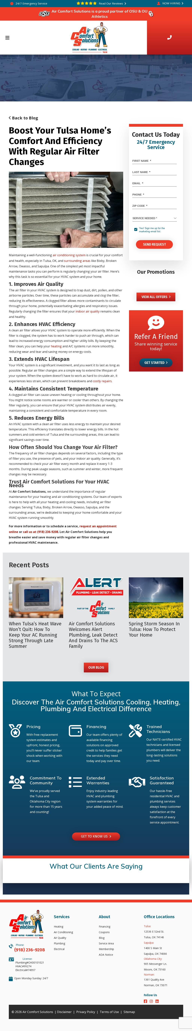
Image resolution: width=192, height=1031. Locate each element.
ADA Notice (106, 954)
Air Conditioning (63, 932)
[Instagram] (152, 1001)
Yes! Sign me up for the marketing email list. (152, 230)
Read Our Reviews (110, 3)
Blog (101, 938)
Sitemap (129, 1012)
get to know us (95, 836)
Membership (106, 949)
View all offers (154, 297)
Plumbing (59, 943)
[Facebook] (146, 1001)
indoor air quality (88, 311)
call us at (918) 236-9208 (40, 532)
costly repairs (102, 381)
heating (56, 346)
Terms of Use (109, 1012)
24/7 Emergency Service (31, 3)
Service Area (106, 943)
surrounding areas (77, 261)
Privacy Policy (85, 1012)
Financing (104, 926)
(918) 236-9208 (29, 949)
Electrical (59, 949)
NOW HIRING (171, 3)
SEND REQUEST (154, 244)
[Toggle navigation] (7, 37)
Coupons (104, 932)
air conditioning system (69, 255)
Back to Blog (24, 118)
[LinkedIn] (157, 1001)
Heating (58, 926)
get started (154, 363)
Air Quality (60, 938)
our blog (96, 667)
